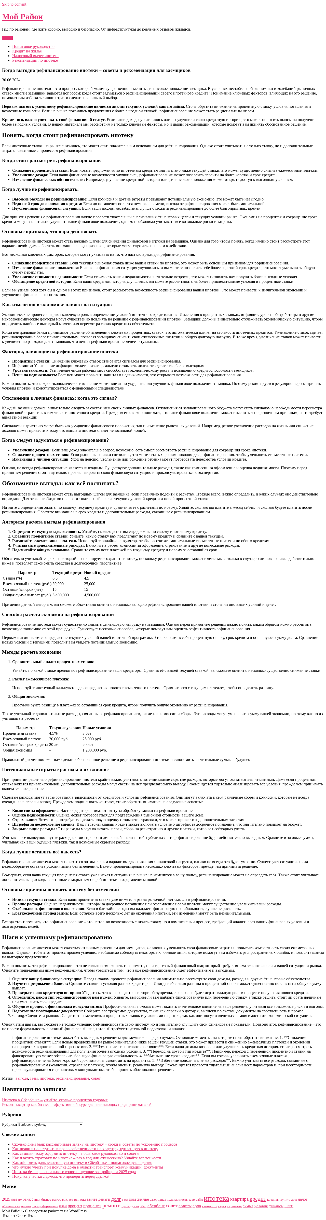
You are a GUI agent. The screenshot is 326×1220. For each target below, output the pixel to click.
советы (185, 1205)
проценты (92, 1205)
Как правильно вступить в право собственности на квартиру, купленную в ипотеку (85, 1149)
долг (116, 1199)
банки (36, 1199)
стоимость (209, 1206)
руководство (130, 1206)
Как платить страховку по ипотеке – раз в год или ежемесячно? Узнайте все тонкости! (87, 1158)
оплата (26, 1206)
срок (197, 1205)
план (63, 1206)
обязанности (11, 1206)
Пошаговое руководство (33, 46)
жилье (143, 1199)
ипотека (47, 1078)
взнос (56, 1199)
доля (125, 1199)
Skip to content (14, 4)
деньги (104, 1199)
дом (132, 1199)
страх (222, 1206)
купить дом (288, 1199)
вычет (92, 1199)
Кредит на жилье (27, 51)
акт (20, 1199)
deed (14, 1199)
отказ (35, 1206)
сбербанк (156, 1205)
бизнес (46, 1199)
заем (34, 1078)
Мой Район (22, 16)
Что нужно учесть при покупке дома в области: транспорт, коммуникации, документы (87, 1167)
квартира (239, 1199)
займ (199, 1199)
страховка (234, 1206)
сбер (143, 1206)
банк (27, 1199)
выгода (22, 1078)
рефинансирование (72, 1078)
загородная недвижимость (169, 1199)
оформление (49, 1206)
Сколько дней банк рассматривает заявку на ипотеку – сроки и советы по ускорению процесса (94, 1144)
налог (303, 1199)
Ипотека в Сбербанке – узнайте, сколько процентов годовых (55, 1100)
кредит (258, 1199)
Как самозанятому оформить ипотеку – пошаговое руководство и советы (75, 1153)
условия (261, 1206)
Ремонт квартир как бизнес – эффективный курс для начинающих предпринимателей (77, 1104)
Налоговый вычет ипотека (35, 55)
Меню (7, 38)
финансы (276, 1206)
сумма (248, 1206)
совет (96, 1078)
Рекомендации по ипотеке (35, 60)
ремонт (111, 1205)
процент (75, 1205)
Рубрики (9, 1124)
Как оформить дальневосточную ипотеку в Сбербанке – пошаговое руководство (82, 1162)
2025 (6, 1199)
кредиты (273, 1199)
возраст (67, 1199)
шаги (288, 1205)
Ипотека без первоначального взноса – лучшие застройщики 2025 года (74, 1172)
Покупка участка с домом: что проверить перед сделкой (61, 1176)
